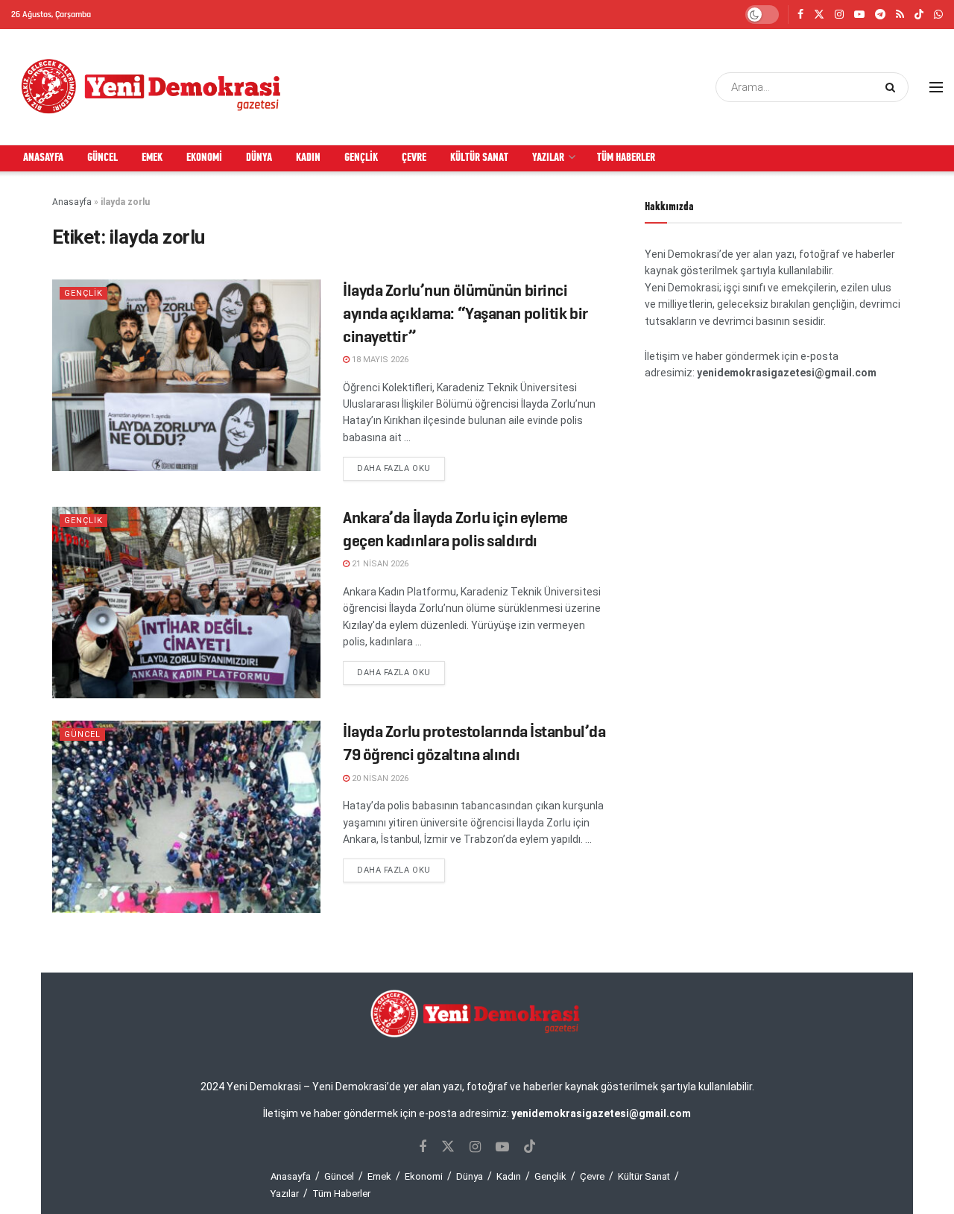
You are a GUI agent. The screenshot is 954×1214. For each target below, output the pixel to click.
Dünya (259, 158)
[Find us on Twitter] (819, 15)
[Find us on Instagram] (839, 15)
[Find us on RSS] (900, 15)
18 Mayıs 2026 (379, 359)
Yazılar (548, 158)
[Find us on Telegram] (880, 15)
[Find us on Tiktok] (530, 1147)
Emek (152, 158)
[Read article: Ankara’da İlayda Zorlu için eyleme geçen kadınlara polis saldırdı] (186, 602)
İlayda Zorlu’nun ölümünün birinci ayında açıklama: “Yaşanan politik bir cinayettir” (465, 313)
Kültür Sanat (479, 158)
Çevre (414, 158)
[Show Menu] (936, 87)
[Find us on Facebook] (800, 15)
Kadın (308, 158)
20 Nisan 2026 (379, 778)
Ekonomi (204, 158)
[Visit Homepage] (152, 87)
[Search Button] (893, 87)
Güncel (102, 158)
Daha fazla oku (401, 468)
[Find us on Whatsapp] (938, 15)
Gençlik (361, 158)
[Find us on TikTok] (918, 15)
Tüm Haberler (626, 158)
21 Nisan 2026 (379, 564)
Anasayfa (43, 158)
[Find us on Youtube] (859, 15)
